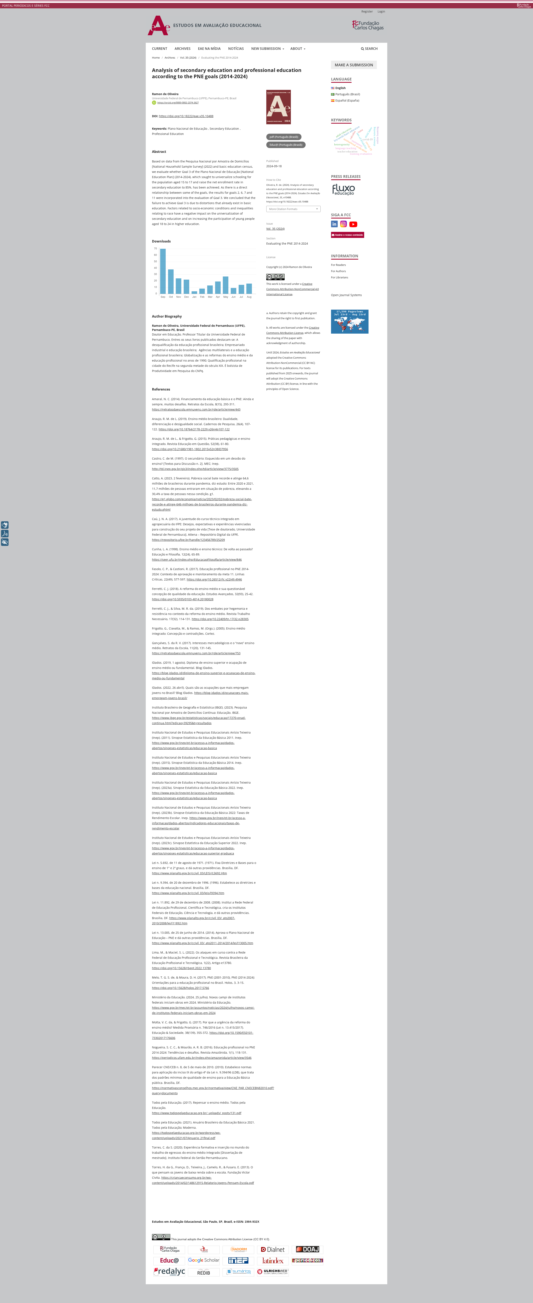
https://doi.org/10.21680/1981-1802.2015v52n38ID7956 (190, 449)
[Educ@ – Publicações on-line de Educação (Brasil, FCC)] (169, 1261)
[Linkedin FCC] (334, 226)
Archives (183, 48)
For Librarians (339, 277)
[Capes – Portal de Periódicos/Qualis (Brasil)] (307, 1261)
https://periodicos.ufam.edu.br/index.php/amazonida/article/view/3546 (202, 1058)
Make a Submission (354, 64)
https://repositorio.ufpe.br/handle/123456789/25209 (188, 540)
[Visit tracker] (350, 332)
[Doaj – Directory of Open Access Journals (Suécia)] (307, 1249)
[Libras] (5, 525)
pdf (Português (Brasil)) (284, 137)
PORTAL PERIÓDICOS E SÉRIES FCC (26, 6)
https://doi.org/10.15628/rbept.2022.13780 (181, 968)
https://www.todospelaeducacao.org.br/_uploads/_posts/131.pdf (196, 1113)
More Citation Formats (283, 209)
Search (371, 48)
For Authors (338, 271)
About (296, 48)
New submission (266, 48)
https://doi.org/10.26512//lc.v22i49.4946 (214, 579)
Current (159, 48)
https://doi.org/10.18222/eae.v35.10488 (186, 116)
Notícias (236, 48)
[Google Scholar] (203, 1261)
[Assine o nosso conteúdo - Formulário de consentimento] (347, 237)
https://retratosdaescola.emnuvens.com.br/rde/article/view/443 (196, 409)
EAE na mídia (209, 48)
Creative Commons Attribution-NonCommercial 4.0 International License (292, 289)
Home (156, 57)
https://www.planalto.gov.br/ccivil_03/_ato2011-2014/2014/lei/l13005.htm (202, 943)
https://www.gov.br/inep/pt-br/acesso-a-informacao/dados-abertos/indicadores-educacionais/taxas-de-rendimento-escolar (199, 823)
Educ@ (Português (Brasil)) (286, 145)
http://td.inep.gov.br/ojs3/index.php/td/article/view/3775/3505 (195, 469)
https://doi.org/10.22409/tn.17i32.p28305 (220, 619)
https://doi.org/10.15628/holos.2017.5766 (180, 988)
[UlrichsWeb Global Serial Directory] (273, 1272)
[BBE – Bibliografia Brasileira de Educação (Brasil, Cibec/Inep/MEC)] (238, 1261)
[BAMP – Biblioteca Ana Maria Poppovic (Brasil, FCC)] (170, 1250)
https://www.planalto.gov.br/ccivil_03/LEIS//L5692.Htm (189, 873)
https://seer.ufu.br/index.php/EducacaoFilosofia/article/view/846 (197, 560)
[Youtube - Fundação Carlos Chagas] (353, 226)
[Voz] (5, 533)
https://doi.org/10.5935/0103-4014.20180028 (182, 599)
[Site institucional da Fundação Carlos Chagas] (524, 5)
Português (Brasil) (347, 94)
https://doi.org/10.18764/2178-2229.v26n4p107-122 (194, 429)
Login (381, 11)
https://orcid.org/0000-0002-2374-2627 (178, 102)
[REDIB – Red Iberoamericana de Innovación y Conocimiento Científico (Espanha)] (204, 1272)
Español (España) (347, 100)
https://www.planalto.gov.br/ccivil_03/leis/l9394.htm (188, 893)
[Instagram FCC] (343, 226)
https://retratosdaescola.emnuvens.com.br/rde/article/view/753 (196, 653)
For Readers (338, 265)
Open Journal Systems (346, 295)
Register (367, 11)
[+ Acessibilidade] (5, 542)
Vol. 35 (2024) (188, 57)
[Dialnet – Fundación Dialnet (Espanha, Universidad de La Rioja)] (273, 1249)
